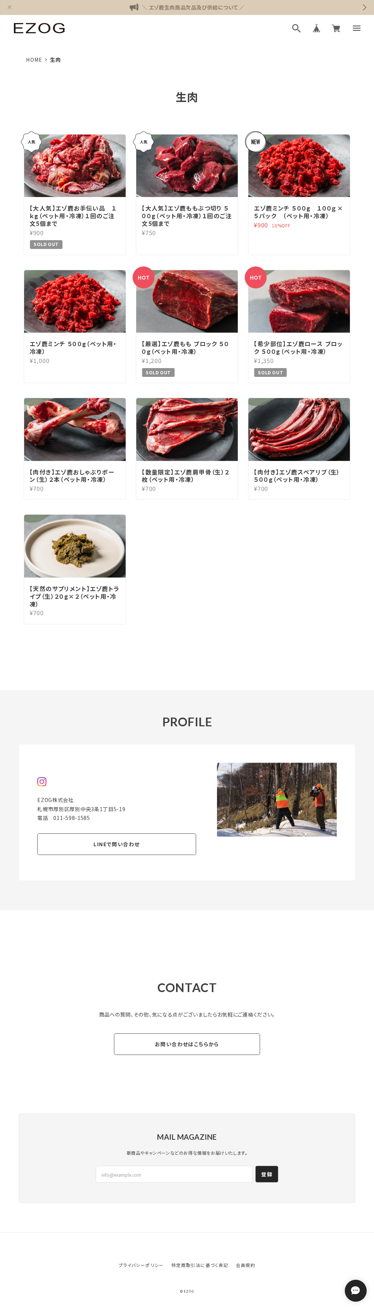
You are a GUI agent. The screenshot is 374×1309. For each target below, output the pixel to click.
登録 (266, 1174)
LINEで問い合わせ (117, 844)
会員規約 (246, 1265)
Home (34, 59)
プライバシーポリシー (141, 1265)
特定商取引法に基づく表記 (200, 1265)
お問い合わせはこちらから (187, 1044)
